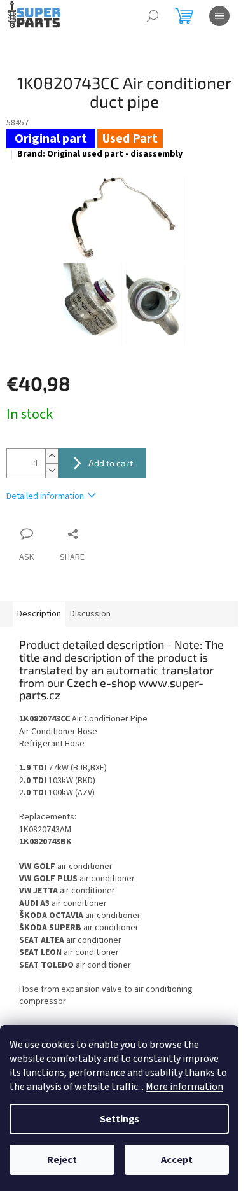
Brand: (100, 154)
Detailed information (45, 496)
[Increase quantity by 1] (51, 456)
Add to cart (110, 462)
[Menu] (219, 16)
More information (184, 1087)
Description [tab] (39, 614)
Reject (62, 1160)
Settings (119, 1119)
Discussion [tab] (90, 614)
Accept (177, 1160)
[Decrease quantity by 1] (51, 470)
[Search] (152, 16)
